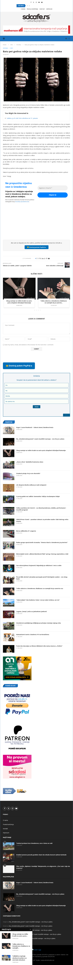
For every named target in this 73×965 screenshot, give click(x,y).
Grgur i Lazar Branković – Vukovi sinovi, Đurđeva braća (34, 427)
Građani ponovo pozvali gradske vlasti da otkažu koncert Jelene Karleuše (41, 855)
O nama (23, 9)
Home (4, 45)
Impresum (49, 9)
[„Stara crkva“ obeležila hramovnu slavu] (8, 465)
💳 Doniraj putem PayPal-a (19, 366)
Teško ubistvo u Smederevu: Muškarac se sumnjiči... (21, 946)
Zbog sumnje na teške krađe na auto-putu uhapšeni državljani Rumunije (19, 302)
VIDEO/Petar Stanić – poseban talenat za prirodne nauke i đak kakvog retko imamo (42, 520)
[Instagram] (36, 2)
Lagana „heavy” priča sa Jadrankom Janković (31, 611)
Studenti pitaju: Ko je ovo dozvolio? (28, 473)
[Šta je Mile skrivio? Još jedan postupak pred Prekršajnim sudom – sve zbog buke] (8, 580)
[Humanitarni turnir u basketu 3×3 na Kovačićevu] (8, 637)
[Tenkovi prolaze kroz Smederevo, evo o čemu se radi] (8, 846)
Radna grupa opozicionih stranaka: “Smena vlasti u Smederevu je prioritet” (42, 542)
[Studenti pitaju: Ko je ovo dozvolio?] (8, 476)
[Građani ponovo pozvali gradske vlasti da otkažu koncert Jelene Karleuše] (8, 857)
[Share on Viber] (46, 258)
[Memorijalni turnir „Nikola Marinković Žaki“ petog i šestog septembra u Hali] (8, 557)
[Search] (69, 38)
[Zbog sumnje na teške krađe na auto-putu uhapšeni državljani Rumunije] (19, 288)
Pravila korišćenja (32, 9)
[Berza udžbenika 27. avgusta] (8, 534)
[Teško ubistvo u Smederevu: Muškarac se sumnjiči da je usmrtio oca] (53, 288)
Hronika (18, 45)
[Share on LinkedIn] (42, 258)
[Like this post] (37, 258)
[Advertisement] (36, 224)
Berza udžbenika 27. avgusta (26, 531)
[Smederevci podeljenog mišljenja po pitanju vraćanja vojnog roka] (8, 626)
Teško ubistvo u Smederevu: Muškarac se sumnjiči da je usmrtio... (53, 302)
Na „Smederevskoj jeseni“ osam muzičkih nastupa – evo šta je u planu (40, 439)
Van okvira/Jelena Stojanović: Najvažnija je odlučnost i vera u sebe (38, 565)
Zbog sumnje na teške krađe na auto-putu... (20, 935)
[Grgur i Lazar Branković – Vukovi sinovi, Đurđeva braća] (8, 430)
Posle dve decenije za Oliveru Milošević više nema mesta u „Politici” (39, 646)
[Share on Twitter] (41, 258)
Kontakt (42, 9)
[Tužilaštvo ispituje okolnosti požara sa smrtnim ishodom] (6, 958)
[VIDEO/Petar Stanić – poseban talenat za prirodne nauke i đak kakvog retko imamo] (8, 522)
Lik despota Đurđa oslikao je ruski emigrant (31, 485)
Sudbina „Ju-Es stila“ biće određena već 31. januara (22, 118)
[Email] (41, 2)
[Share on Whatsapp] (44, 258)
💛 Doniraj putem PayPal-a (36, 247)
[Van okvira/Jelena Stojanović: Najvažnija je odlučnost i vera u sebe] (8, 568)
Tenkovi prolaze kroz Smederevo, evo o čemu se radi (34, 843)
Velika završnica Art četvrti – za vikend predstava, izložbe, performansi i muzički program (41, 509)
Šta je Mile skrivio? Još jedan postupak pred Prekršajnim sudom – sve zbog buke (41, 578)
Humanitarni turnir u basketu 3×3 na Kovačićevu (32, 634)
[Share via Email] (49, 258)
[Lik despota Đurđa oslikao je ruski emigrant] (8, 488)
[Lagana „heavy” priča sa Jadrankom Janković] (8, 614)
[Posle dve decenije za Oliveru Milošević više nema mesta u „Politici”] (8, 649)
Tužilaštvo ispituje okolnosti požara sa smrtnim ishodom (19, 958)
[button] (27, 5)
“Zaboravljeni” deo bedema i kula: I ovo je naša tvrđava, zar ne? (38, 600)
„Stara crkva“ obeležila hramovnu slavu (29, 462)
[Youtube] (39, 2)
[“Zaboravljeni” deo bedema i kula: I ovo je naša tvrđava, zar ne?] (8, 603)
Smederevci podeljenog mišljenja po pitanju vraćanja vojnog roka (38, 623)
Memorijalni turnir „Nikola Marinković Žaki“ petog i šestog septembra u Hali (42, 554)
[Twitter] (33, 2)
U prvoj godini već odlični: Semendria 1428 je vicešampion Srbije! (38, 496)
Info (11, 45)
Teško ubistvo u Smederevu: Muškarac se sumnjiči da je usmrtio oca (39, 588)
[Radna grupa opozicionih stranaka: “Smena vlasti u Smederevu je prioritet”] (8, 545)
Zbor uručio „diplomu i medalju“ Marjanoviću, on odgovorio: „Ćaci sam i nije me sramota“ (43, 867)
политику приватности (22, 201)
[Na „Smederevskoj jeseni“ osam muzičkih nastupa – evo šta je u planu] (8, 442)
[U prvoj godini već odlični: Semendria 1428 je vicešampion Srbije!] (8, 499)
